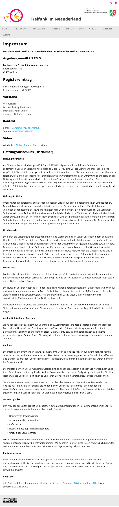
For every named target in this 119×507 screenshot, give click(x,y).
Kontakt (6, 34)
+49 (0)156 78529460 (22, 131)
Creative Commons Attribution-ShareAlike (75, 483)
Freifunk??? (20, 28)
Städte (68, 28)
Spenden (107, 28)
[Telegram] (111, 2)
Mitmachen (39, 28)
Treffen (56, 28)
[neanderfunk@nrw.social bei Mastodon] (116, 2)
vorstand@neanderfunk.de (26, 127)
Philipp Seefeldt (24, 145)
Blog (5, 28)
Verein (92, 28)
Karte (81, 28)
